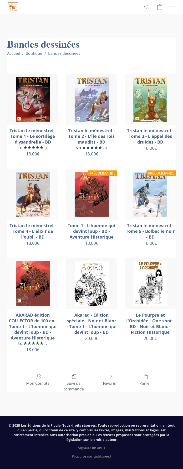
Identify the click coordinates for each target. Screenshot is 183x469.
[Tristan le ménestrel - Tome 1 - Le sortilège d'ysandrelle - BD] (32, 99)
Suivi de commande (73, 386)
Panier (145, 383)
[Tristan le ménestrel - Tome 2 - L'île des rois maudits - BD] (91, 99)
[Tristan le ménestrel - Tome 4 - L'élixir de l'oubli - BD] (32, 194)
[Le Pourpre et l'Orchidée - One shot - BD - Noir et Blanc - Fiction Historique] (150, 283)
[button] (13, 7)
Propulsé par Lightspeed (91, 456)
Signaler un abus (91, 448)
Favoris (109, 383)
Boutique (34, 53)
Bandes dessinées (64, 53)
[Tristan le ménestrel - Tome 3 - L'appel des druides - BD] (150, 99)
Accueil (13, 53)
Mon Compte (38, 383)
